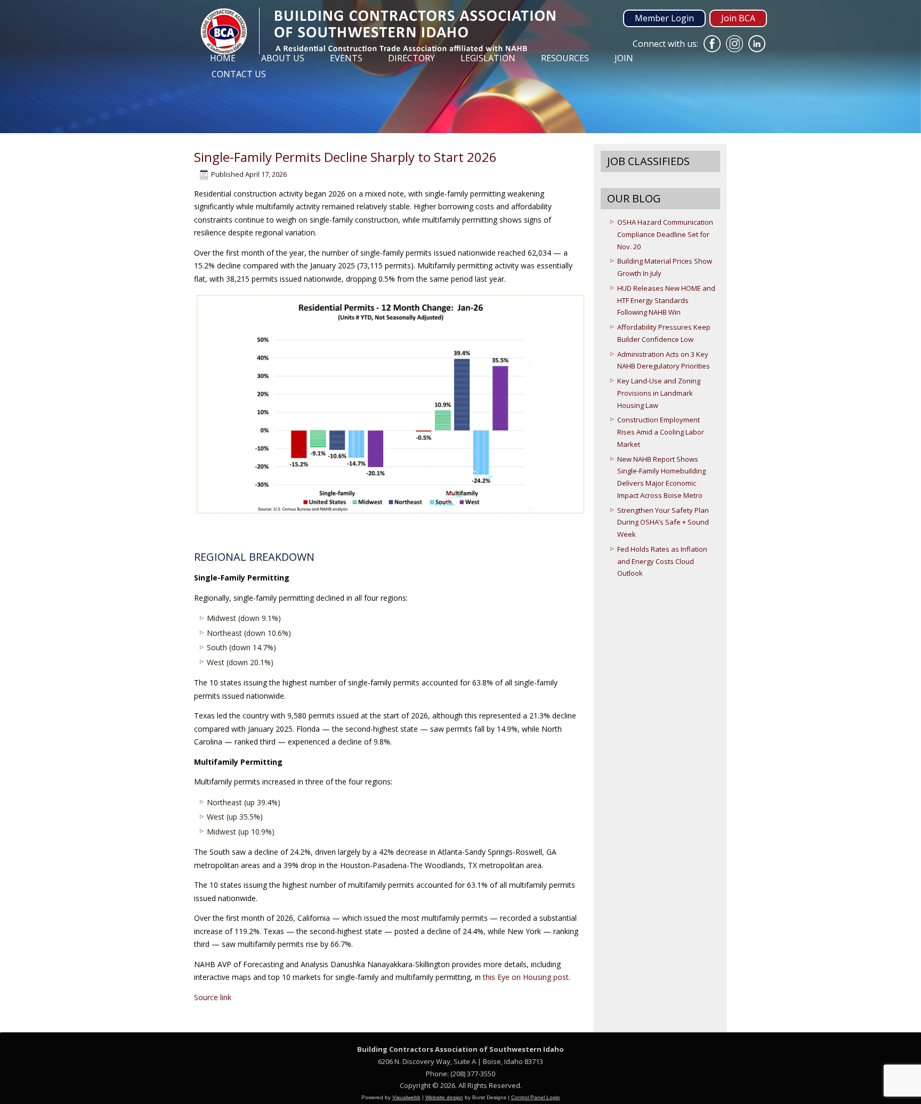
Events (346, 58)
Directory (411, 58)
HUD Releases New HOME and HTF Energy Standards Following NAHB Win (666, 300)
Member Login (664, 18)
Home (223, 58)
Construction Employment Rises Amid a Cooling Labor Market (660, 432)
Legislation (488, 58)
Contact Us (239, 74)
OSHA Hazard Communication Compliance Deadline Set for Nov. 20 (665, 234)
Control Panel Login (535, 1097)
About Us (282, 58)
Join (624, 58)
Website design (444, 1097)
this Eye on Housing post (526, 977)
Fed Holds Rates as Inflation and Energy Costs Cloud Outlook (662, 561)
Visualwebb (406, 1097)
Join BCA (738, 18)
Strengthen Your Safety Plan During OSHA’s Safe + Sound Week (663, 522)
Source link (212, 997)
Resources (565, 58)
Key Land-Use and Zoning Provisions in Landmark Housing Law (658, 393)
